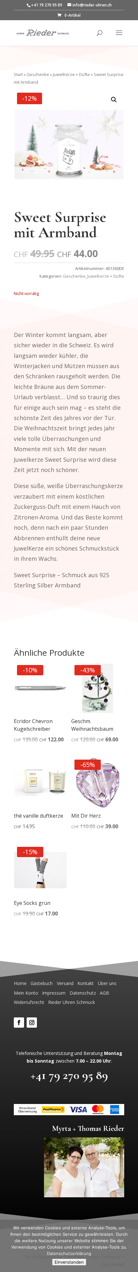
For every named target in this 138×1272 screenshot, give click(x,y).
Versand (65, 983)
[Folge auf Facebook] (19, 1022)
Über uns (107, 983)
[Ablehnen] (130, 1246)
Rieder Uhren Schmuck (71, 1002)
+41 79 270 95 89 (69, 1074)
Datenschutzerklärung (69, 1253)
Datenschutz (83, 993)
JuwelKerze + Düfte (71, 74)
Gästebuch (41, 983)
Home (20, 983)
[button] (114, 99)
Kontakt (85, 983)
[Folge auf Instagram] (32, 1022)
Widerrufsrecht (29, 1002)
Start (18, 74)
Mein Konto (26, 993)
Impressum (53, 993)
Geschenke (38, 74)
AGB (104, 993)
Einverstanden (69, 1262)
